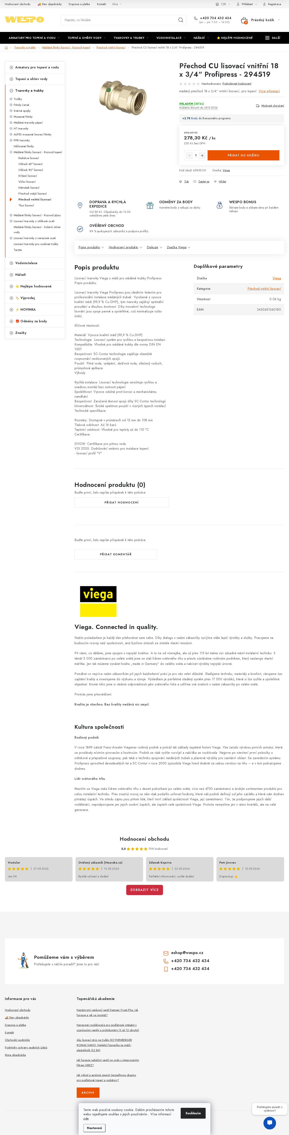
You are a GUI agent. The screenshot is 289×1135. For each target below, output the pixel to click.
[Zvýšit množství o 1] (202, 155)
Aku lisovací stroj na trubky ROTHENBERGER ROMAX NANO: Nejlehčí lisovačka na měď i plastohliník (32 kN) (104, 1045)
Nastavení (94, 1128)
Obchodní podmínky (17, 1040)
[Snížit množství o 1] (189, 155)
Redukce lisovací (28, 158)
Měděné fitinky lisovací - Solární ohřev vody (37, 229)
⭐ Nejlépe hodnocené (33, 286)
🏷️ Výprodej (25, 298)
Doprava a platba (79, 4)
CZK (223, 4)
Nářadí (20, 274)
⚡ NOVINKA (25, 309)
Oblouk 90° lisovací (30, 170)
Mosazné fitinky (23, 117)
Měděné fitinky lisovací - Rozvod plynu (37, 215)
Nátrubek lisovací (29, 188)
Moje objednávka (15, 1055)
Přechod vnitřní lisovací (34, 199)
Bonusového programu (217, 118)
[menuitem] (34, 38)
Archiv (88, 1093)
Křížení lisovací (27, 176)
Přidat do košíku (244, 155)
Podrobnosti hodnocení (237, 84)
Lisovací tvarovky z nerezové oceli (35, 238)
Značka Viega (176, 247)
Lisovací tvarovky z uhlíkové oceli (34, 221)
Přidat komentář (116, 554)
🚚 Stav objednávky (50, 4)
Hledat (180, 20)
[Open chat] (269, 1125)
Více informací (269, 91)
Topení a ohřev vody (31, 79)
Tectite (18, 250)
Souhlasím (193, 1113)
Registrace (274, 4)
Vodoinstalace (26, 263)
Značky (20, 333)
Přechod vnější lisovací (32, 194)
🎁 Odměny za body (31, 321)
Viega (226, 170)
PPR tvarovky (22, 140)
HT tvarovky (21, 128)
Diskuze (152, 247)
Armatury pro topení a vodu (37, 67)
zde (86, 1118)
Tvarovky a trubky (29, 90)
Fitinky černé (21, 105)
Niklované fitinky (24, 146)
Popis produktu (89, 247)
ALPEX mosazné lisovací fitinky (32, 134)
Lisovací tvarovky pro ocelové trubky (36, 244)
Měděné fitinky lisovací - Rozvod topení (38, 152)
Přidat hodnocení (122, 502)
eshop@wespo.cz (187, 953)
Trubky (18, 99)
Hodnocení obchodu (17, 4)
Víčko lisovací (26, 182)
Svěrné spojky (22, 111)
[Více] (272, 38)
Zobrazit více (144, 890)
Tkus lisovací (26, 205)
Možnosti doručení (272, 106)
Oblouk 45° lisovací (30, 164)
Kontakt (101, 4)
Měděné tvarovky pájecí (28, 123)
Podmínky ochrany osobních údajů (26, 1047)
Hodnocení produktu (123, 247)
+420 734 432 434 (215, 18)
